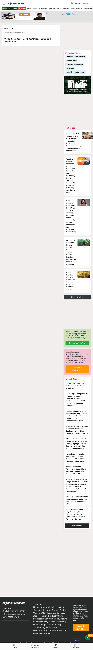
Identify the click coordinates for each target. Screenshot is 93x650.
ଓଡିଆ (5, 617)
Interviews (46, 610)
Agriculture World (55, 8)
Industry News (56, 616)
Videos (36, 613)
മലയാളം (12, 614)
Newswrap (38, 630)
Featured (45, 616)
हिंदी (12, 611)
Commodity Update (58, 619)
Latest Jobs (70, 68)
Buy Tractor (75, 648)
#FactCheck (43, 8)
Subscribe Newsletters (77, 369)
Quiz (49, 624)
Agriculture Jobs (50, 627)
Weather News (72, 60)
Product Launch (40, 619)
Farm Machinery (40, 621)
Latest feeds (72, 379)
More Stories (77, 297)
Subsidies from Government (76, 72)
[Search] (76, 3)
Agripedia (66, 8)
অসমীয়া (10, 617)
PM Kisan (70, 56)
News (35, 8)
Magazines (51, 613)
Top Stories (69, 128)
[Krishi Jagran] (17, 3)
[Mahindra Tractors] (69, 16)
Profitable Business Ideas (75, 64)
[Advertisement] (77, 37)
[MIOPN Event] (77, 85)
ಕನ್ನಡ (23, 614)
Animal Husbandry (57, 621)
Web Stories (44, 633)
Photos (56, 648)
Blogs (43, 624)
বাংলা (18, 614)
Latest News (35, 648)
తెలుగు (16, 617)
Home (29, 8)
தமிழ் (5, 614)
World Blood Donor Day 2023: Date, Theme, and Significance (27, 40)
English (6, 611)
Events (55, 610)
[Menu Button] (4, 3)
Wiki (43, 613)
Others (36, 624)
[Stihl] (23, 16)
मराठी (17, 611)
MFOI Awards (80, 56)
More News (77, 525)
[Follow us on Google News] (76, 640)
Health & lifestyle (76, 8)
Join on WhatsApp (77, 343)
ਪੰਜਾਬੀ (22, 611)
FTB (54, 624)
